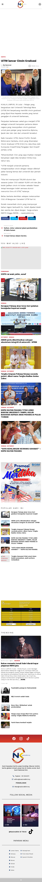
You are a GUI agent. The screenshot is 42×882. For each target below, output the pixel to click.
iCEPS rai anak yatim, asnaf (13, 274)
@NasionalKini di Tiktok (17, 832)
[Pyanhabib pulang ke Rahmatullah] (5, 690)
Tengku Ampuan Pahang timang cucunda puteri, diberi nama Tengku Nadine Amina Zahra (20, 376)
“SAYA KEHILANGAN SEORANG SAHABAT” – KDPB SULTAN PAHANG (21, 450)
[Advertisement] (21, 30)
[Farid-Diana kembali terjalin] (5, 725)
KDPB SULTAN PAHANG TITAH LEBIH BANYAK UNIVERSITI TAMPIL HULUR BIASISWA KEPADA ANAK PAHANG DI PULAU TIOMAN (21, 413)
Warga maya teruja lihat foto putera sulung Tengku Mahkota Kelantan (24, 714)
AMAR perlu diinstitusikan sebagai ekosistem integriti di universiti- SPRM (19, 341)
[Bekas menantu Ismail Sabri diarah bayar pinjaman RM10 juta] (21, 647)
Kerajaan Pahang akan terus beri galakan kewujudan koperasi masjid (19, 307)
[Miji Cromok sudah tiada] (5, 699)
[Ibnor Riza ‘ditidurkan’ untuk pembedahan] (5, 707)
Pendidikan (5, 271)
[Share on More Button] (21, 880)
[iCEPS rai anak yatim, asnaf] (21, 257)
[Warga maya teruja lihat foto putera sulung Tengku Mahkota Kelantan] (5, 716)
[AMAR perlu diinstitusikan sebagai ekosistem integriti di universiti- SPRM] (21, 323)
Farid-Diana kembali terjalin (21, 722)
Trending (3, 280)
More (23, 679)
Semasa (3, 303)
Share (3, 71)
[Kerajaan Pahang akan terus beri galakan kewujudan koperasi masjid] (21, 289)
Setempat (4, 337)
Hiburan (17, 660)
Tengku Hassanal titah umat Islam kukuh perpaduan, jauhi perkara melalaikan (23, 558)
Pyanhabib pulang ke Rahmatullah (23, 688)
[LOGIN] (40, 4)
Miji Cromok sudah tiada (20, 696)
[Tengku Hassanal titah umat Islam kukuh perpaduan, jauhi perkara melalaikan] (5, 558)
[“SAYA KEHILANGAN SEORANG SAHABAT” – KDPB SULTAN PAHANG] (21, 432)
